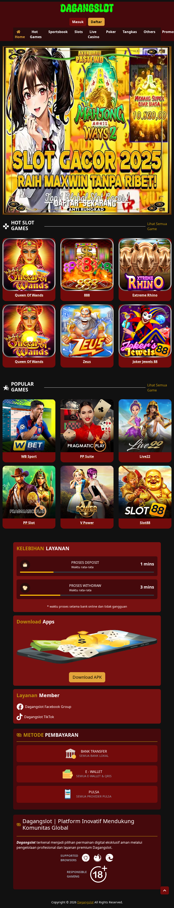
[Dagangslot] (87, 8)
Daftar (96, 21)
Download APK (87, 677)
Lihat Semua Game (157, 226)
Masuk (78, 21)
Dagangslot (85, 902)
